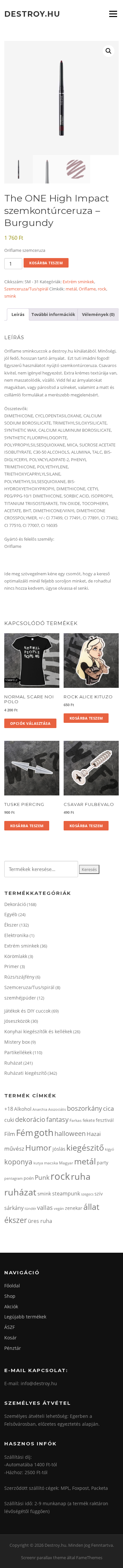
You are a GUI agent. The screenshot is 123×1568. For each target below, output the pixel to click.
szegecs (87, 1194)
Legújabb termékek (25, 1317)
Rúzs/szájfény (19, 977)
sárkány (14, 1207)
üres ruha (40, 1221)
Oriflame (87, 289)
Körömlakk (15, 956)
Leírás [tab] (17, 314)
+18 (8, 1108)
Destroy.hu (32, 13)
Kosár (10, 1337)
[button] (108, 51)
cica (108, 1108)
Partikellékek (18, 1052)
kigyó (109, 1149)
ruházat (20, 1192)
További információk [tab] (53, 314)
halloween (70, 1133)
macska (51, 1162)
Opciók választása (30, 723)
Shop (9, 1296)
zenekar (73, 1208)
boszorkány (84, 1108)
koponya (18, 1161)
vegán (59, 1208)
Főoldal (12, 1285)
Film (9, 1134)
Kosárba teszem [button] (86, 718)
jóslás (58, 1148)
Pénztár (12, 1348)
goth (43, 1132)
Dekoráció (15, 904)
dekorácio (30, 1119)
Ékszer (11, 925)
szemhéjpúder (20, 998)
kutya (38, 1162)
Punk (42, 1177)
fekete (89, 1120)
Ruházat (13, 1063)
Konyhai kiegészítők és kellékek (38, 1031)
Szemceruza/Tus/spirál (26, 289)
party (102, 1162)
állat (91, 1206)
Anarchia (39, 1109)
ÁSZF (9, 1327)
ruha (81, 1176)
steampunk (66, 1193)
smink (10, 296)
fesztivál (105, 1120)
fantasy (57, 1119)
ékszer (15, 1220)
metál (71, 289)
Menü (113, 14)
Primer (11, 966)
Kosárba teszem (46, 262)
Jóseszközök (17, 1021)
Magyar (66, 1162)
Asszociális (57, 1109)
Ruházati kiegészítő (25, 1073)
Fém (24, 1133)
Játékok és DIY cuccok (27, 1011)
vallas (45, 1207)
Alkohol (22, 1109)
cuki (9, 1120)
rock (102, 289)
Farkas (76, 1120)
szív (98, 1194)
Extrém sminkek (78, 282)
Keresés (89, 869)
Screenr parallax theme (43, 1557)
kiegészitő (85, 1147)
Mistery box (17, 1042)
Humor (38, 1147)
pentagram (13, 1178)
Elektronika (16, 935)
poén (29, 1178)
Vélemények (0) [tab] (98, 314)
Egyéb (10, 914)
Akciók (11, 1306)
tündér (30, 1208)
